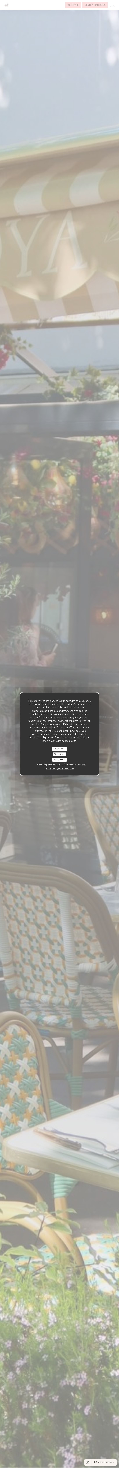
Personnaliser (59, 759)
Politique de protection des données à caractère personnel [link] (60, 765)
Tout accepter (59, 748)
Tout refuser (59, 754)
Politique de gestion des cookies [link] (60, 768)
